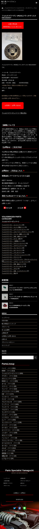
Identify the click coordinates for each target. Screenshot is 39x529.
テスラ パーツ (7, 399)
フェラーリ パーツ (8, 407)
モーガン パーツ (7, 445)
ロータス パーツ (7, 427)
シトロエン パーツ (8, 417)
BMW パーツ (6, 371)
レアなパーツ (6, 458)
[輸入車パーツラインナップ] (9, 3)
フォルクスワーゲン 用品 (9, 273)
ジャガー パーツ (7, 432)
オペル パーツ (7, 384)
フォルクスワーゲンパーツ (10, 373)
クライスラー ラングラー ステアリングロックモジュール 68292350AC (23, 289)
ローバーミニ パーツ (9, 430)
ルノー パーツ (7, 420)
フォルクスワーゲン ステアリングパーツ (13, 245)
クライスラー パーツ (8, 391)
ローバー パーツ (7, 425)
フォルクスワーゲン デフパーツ (11, 257)
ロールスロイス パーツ (10, 443)
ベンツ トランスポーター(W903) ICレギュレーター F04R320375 (23, 297)
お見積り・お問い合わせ (13, 105)
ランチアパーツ (7, 412)
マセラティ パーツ (8, 409)
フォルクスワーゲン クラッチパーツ (12, 252)
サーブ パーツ (7, 451)
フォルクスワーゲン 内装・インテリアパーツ (14, 271)
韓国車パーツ (6, 453)
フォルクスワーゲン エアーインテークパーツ (14, 229)
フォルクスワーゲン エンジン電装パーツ (13, 227)
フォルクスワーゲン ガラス (9, 268)
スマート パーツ (7, 386)
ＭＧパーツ (5, 435)
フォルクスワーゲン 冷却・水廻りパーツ (13, 236)
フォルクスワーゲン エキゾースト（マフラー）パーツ (16, 232)
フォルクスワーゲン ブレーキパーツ (12, 248)
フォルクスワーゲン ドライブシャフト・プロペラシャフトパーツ (19, 259)
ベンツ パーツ (7, 368)
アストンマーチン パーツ (10, 440)
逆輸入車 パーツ (7, 456)
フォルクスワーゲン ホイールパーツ (12, 250)
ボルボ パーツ (7, 448)
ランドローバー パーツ (10, 422)
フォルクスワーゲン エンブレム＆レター (13, 266)
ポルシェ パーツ (7, 378)
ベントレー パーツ (8, 438)
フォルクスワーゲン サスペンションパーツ (13, 243)
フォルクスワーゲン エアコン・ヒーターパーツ (15, 261)
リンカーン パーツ (8, 396)
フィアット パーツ (8, 404)
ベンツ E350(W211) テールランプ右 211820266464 (19, 306)
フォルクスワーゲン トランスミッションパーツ (15, 255)
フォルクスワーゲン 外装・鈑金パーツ (12, 264)
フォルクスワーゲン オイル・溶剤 (11, 238)
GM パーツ (6, 394)
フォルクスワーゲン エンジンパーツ (12, 225)
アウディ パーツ (7, 376)
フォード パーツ (7, 389)
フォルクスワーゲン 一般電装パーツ (12, 241)
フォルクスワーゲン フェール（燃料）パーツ (14, 234)
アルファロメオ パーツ (10, 402)
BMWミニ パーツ (8, 381)
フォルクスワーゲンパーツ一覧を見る (14, 113)
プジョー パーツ (7, 414)
